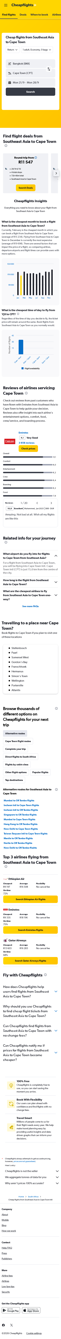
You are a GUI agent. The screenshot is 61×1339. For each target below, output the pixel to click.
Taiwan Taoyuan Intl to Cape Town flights (25, 833)
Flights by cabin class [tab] (16, 764)
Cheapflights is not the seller (21, 1171)
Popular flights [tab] (40, 772)
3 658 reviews (26, 442)
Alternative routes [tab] (15, 733)
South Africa (33, 1196)
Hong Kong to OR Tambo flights (20, 824)
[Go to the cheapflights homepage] (24, 5)
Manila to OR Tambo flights (18, 838)
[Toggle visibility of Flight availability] (31, 368)
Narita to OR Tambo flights (18, 843)
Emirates (23, 432)
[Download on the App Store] (31, 1310)
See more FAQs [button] (30, 606)
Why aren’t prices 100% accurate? (24, 1183)
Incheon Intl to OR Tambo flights (21, 810)
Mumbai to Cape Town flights (19, 819)
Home (21, 1196)
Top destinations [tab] (14, 780)
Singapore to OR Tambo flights (20, 814)
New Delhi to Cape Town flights (21, 828)
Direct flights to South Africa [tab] (20, 756)
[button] (5, 5)
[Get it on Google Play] (11, 1310)
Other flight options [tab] (16, 772)
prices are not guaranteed (24, 1161)
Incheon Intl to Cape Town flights (21, 805)
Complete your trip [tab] (15, 749)
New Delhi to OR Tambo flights (20, 847)
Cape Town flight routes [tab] (18, 741)
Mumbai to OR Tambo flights (19, 800)
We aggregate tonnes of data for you (25, 1177)
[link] (25, 187)
